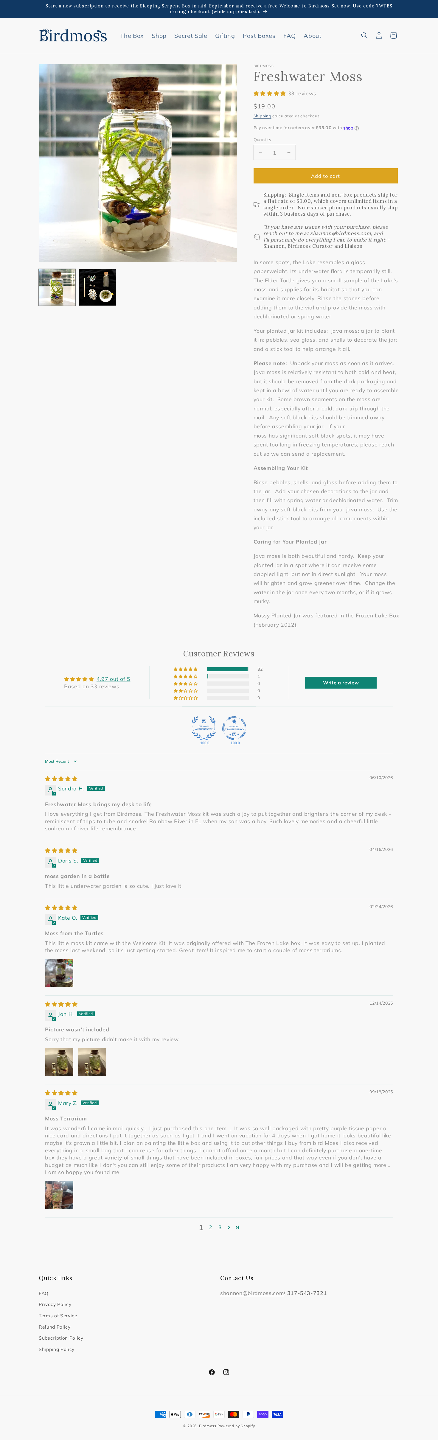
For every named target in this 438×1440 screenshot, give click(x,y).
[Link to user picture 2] (92, 1062)
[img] (61, 778)
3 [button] (220, 1227)
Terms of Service (58, 1315)
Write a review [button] (341, 683)
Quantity (263, 139)
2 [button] (210, 1227)
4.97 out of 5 (114, 678)
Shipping (262, 115)
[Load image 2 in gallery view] (97, 287)
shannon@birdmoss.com (252, 1293)
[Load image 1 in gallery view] (57, 287)
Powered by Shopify (236, 1426)
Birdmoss (207, 1426)
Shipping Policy (56, 1349)
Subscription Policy (61, 1338)
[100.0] (204, 728)
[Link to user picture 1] (59, 973)
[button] (364, 35)
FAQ (44, 1293)
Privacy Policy (55, 1304)
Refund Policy (55, 1327)
